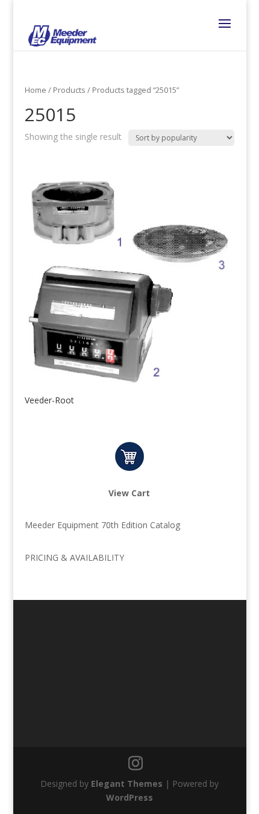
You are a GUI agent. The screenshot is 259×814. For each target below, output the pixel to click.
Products (69, 89)
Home (35, 89)
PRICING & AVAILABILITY (74, 557)
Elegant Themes (127, 783)
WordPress (129, 797)
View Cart (129, 493)
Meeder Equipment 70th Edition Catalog (102, 525)
